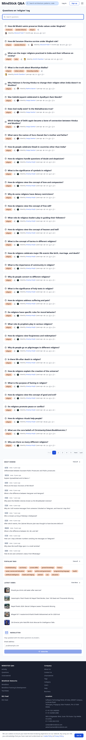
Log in (64, 3)
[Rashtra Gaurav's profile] (18, 88)
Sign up (74, 3)
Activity (4, 669)
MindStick (5, 684)
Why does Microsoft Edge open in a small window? (22, 546)
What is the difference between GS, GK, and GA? (21, 531)
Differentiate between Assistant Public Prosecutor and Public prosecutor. (29, 471)
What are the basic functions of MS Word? (19, 486)
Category (47, 682)
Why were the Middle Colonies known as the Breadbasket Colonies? (28, 501)
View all (75, 462)
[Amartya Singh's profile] (18, 162)
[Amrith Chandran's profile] (24, 59)
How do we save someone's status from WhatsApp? (22, 554)
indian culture (19, 71)
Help (46, 688)
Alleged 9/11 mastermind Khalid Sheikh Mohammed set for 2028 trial (35, 614)
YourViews (5, 691)
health (75, 571)
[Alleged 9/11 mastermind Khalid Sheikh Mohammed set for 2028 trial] (7, 614)
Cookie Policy (47, 736)
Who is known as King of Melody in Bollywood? (20, 516)
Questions (5, 672)
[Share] (38, 29)
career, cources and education (15, 571)
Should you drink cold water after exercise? (26, 590)
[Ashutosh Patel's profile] (6, 33)
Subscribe (44, 652)
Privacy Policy (59, 736)
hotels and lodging (28, 575)
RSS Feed (5, 700)
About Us (47, 669)
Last (81, 453)
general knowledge (48, 568)
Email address (9, 642)
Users (46, 685)
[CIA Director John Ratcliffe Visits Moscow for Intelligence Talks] (7, 622)
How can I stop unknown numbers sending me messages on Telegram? (29, 539)
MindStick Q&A (13, 3)
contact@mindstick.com (54, 725)
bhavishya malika (32, 71)
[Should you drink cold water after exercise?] (7, 590)
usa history (22, 568)
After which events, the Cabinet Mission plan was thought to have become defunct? (33, 524)
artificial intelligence (12, 575)
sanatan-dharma (21, 30)
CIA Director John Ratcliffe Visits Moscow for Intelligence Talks (33, 622)
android (40, 575)
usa (47, 575)
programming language (61, 571)
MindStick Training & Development (14, 688)
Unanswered (6, 676)
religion (32, 30)
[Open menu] (82, 3)
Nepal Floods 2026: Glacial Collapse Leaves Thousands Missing (33, 606)
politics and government (43, 571)
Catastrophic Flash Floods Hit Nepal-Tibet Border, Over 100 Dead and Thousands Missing (42, 598)
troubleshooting (11, 568)
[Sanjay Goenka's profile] (18, 100)
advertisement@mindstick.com (56, 727)
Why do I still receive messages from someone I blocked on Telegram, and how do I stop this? (37, 508)
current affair (34, 568)
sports (30, 571)
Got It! (79, 735)
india (16, 59)
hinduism (9, 30)
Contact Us (48, 672)
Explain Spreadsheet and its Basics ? (17, 478)
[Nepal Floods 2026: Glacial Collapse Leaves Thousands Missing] (7, 606)
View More (74, 582)
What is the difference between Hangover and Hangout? (24, 493)
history (59, 568)
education (55, 575)
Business (47, 691)
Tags (46, 679)
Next (75, 453)
